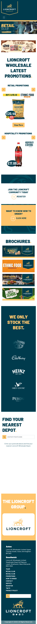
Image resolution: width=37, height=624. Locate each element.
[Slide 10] (19, 31)
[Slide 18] (30, 31)
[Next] (34, 27)
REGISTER (21, 196)
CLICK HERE (21, 218)
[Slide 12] (22, 31)
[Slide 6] (13, 31)
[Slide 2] (7, 31)
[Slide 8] (16, 31)
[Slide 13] (23, 31)
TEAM (8, 569)
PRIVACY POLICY (12, 590)
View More (18, 125)
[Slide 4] (10, 31)
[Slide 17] (29, 31)
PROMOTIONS (10, 576)
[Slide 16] (27, 31)
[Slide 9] (17, 31)
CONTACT (9, 581)
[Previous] (3, 27)
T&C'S (8, 588)
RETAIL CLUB (10, 571)
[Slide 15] (26, 31)
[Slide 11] (20, 31)
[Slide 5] (12, 31)
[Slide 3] (9, 31)
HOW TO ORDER (11, 578)
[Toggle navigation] (4, 17)
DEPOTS (9, 583)
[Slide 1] (6, 31)
